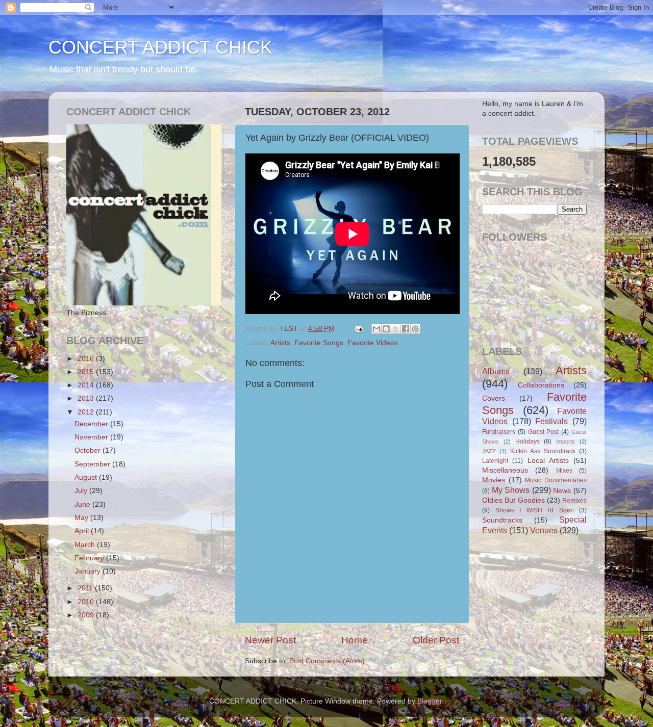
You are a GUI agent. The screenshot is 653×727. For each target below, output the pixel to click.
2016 (87, 358)
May (82, 518)
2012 (87, 412)
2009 (87, 615)
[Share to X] (396, 329)
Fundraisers (498, 431)
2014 (87, 385)
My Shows (511, 490)
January (88, 571)
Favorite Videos (372, 343)
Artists (280, 343)
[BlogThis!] (386, 329)
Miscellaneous (505, 470)
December (92, 424)
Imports (565, 441)
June (83, 504)
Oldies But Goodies (513, 500)
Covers (493, 398)
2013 (87, 398)
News (562, 491)
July (81, 491)
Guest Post (543, 431)
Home (354, 640)
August (86, 477)
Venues (544, 530)
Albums (496, 371)
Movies (493, 480)
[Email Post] (357, 328)
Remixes (574, 500)
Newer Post (270, 640)
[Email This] (376, 329)
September (93, 464)
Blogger (429, 701)
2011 (86, 588)
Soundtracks (502, 520)
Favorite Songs (318, 343)
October (88, 450)
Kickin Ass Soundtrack (542, 451)
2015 (87, 372)
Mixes (564, 470)
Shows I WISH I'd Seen (534, 510)
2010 (87, 602)
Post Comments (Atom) (327, 661)
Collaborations (541, 385)
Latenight (495, 460)
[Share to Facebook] (405, 329)
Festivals (551, 421)
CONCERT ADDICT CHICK (160, 47)
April (82, 531)
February (90, 558)
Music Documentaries (556, 480)
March (85, 545)
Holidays (527, 441)
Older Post (436, 640)
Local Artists (548, 460)
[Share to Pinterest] (415, 329)
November (92, 437)
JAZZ (489, 451)
